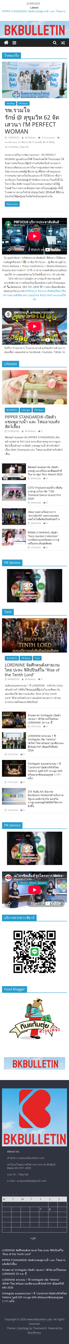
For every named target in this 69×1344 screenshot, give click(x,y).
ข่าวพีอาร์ (22, 142)
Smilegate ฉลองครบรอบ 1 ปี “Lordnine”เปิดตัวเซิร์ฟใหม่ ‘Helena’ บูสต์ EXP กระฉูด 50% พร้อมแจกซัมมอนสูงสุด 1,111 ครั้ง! (45, 771)
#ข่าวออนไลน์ (31, 295)
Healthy (11, 103)
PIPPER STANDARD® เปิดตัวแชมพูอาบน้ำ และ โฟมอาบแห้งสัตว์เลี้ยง (32, 421)
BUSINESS (12, 410)
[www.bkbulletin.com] (6, 43)
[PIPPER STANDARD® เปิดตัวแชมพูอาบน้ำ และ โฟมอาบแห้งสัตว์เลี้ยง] (34, 372)
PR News (23, 103)
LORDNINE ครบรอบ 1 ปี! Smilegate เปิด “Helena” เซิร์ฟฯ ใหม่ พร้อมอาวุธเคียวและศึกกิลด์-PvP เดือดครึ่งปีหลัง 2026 (46, 743)
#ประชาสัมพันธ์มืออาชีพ (52, 291)
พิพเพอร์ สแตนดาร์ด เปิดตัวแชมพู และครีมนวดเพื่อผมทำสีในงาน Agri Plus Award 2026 (45, 470)
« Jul (33, 1238)
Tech (37, 658)
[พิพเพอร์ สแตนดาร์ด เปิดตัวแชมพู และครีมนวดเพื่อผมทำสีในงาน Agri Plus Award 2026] (14, 465)
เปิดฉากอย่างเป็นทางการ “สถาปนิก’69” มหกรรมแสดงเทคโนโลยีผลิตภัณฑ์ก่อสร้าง (44, 515)
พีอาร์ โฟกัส (48, 142)
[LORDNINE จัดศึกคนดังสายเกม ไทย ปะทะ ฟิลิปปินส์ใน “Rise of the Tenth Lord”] (34, 620)
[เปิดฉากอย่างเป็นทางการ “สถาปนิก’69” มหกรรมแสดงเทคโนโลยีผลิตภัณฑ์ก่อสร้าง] (14, 510)
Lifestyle (26, 410)
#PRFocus (31, 291)
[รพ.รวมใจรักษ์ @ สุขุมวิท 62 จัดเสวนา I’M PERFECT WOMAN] (34, 64)
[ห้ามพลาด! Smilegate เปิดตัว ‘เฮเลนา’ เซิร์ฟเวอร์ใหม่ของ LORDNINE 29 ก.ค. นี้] (14, 713)
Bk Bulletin (30, 137)
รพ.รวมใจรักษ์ (11, 147)
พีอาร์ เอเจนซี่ (35, 142)
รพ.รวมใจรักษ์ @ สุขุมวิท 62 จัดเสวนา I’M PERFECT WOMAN (32, 120)
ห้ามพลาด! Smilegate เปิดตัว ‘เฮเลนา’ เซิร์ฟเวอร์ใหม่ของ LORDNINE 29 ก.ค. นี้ (44, 718)
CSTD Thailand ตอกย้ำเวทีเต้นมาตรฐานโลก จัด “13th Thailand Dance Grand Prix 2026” (45, 493)
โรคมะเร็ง (24, 147)
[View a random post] (63, 42)
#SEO (43, 295)
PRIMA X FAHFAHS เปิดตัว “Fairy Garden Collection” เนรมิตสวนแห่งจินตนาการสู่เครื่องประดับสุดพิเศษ (43, 538)
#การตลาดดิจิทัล (12, 295)
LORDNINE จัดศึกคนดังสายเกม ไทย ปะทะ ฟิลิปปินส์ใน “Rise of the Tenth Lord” (32, 669)
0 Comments (48, 137)
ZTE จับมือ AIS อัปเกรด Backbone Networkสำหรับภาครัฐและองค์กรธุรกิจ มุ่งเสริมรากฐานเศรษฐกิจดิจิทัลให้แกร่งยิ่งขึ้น (45, 799)
